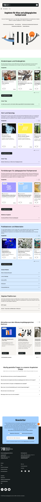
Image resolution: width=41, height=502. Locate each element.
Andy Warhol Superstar (6, 136)
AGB (1, 483)
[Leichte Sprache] (9, 489)
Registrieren (31, 438)
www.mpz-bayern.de (24, 458)
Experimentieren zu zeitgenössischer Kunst (6, 252)
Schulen (2, 463)
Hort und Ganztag (18, 24)
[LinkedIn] (29, 471)
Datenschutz (3, 477)
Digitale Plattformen (26, 26)
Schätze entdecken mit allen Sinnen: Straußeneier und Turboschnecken (9, 196)
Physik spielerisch (5, 83)
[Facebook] (21, 471)
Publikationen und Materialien (17, 26)
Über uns (22, 464)
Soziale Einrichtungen (4, 467)
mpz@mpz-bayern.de (4, 458)
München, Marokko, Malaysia (23, 136)
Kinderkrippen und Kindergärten (8, 24)
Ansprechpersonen (24, 466)
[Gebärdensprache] (5, 489)
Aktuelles (22, 468)
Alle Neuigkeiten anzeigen (6, 357)
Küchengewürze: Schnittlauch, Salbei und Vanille (24, 252)
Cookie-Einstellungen (4, 481)
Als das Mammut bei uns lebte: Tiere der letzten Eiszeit (25, 84)
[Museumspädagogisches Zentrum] (6, 5)
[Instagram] (25, 471)
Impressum (2, 475)
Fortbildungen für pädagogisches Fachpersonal (30, 24)
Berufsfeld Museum (4, 471)
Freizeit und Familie (4, 469)
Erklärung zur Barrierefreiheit (5, 479)
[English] (2, 489)
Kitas (1, 465)
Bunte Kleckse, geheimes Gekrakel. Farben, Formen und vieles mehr (25, 196)
